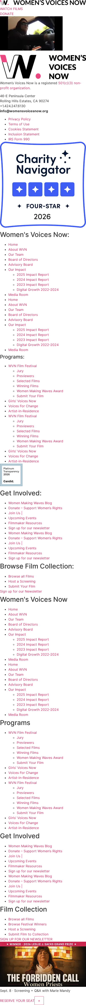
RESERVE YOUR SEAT (17, 1001)
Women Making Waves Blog (30, 503)
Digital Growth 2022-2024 (38, 290)
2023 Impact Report (33, 284)
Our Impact (17, 269)
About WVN (17, 249)
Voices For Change (23, 406)
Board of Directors (23, 259)
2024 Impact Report (33, 279)
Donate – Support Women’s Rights (35, 508)
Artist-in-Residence (23, 411)
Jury (20, 371)
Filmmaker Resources (25, 523)
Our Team (16, 254)
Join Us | (15, 513)
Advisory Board (20, 264)
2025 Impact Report (33, 274)
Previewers (25, 376)
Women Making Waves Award (40, 391)
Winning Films (27, 386)
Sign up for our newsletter (29, 528)
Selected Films (28, 381)
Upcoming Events (22, 518)
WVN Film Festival (22, 366)
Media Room (18, 295)
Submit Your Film (30, 396)
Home (13, 244)
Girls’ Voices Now (22, 401)
